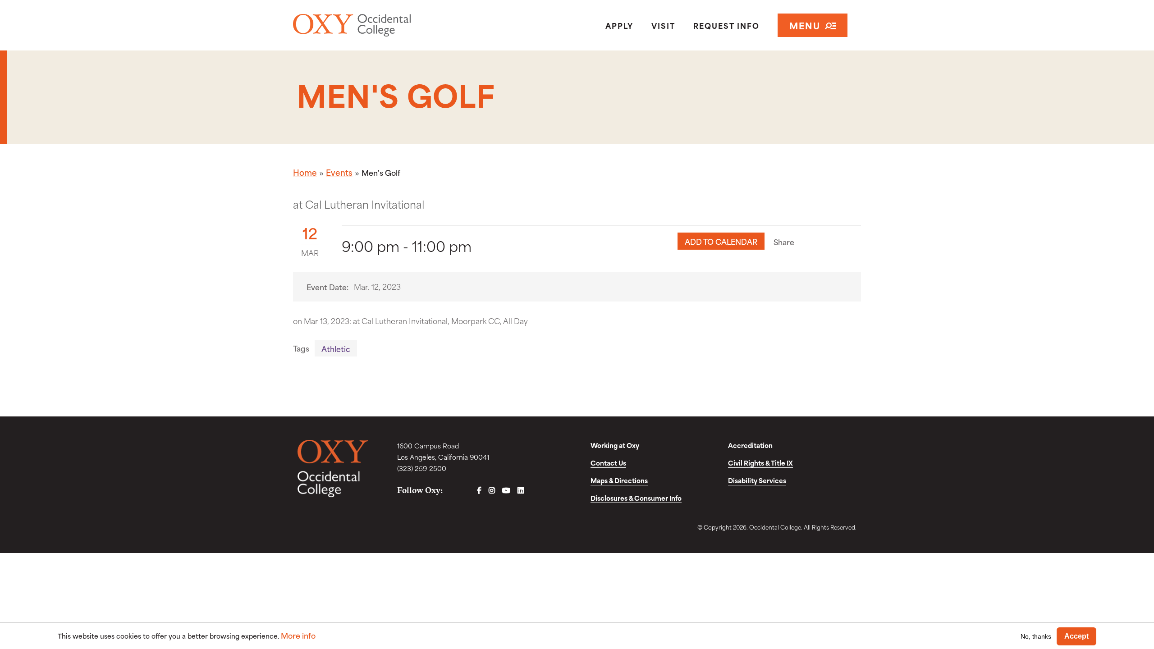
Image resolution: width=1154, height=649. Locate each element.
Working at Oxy (615, 445)
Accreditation (750, 445)
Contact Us (608, 462)
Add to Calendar (721, 241)
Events (339, 172)
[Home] (384, 25)
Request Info (726, 25)
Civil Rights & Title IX (760, 462)
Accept (1076, 636)
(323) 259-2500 (421, 468)
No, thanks (1036, 636)
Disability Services (757, 480)
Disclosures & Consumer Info (636, 498)
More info (298, 635)
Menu (804, 25)
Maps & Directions (619, 480)
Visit (663, 25)
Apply (619, 25)
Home (305, 172)
